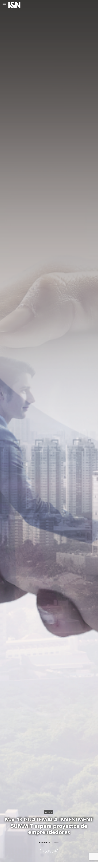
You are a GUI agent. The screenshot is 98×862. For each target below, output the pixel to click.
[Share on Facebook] (42, 851)
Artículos (49, 812)
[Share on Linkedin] (51, 851)
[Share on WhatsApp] (56, 851)
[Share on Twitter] (47, 851)
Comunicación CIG (44, 842)
